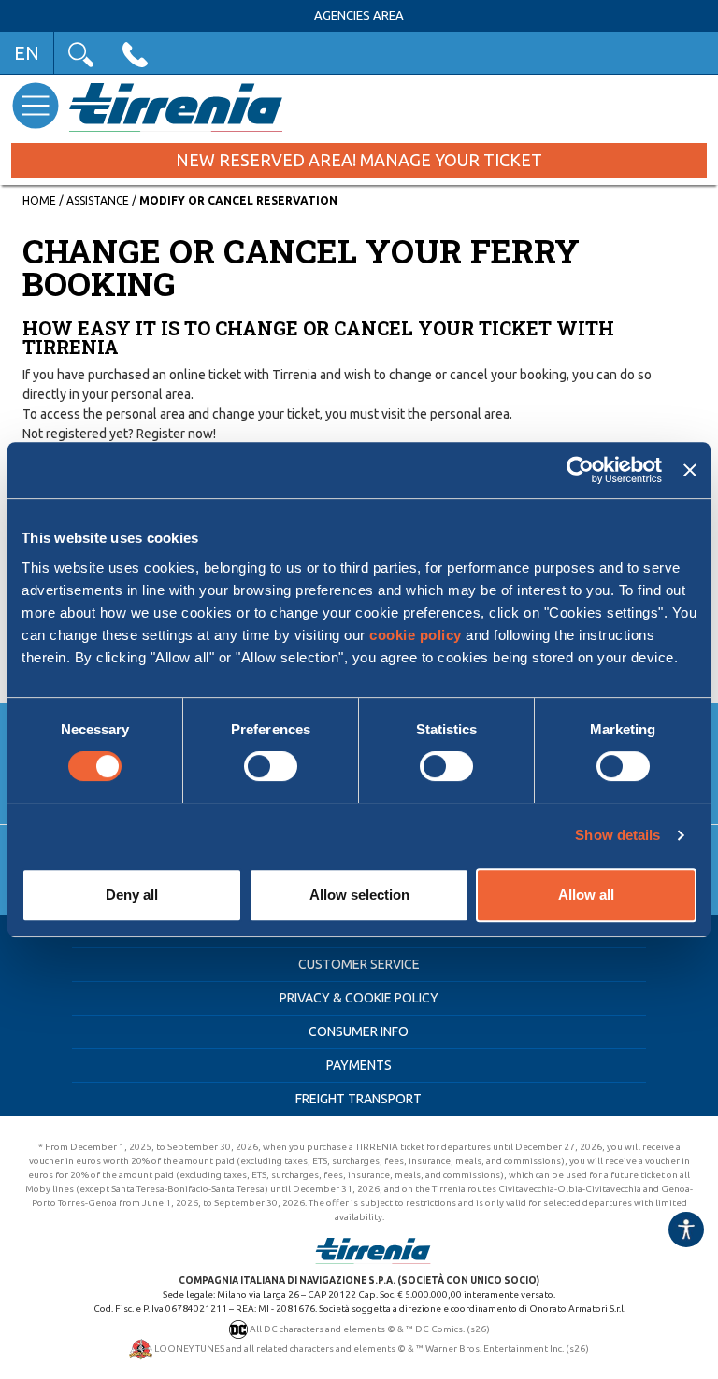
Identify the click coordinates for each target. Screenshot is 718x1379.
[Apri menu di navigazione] (35, 105)
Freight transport (358, 1098)
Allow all (586, 895)
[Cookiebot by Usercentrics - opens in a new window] (580, 470)
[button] (81, 53)
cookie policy (415, 635)
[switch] (270, 766)
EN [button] (26, 53)
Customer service (359, 964)
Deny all (132, 895)
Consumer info (359, 1031)
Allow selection (359, 895)
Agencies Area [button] (359, 15)
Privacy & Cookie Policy (359, 997)
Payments (359, 1065)
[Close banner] (689, 469)
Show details (617, 835)
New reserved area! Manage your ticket (359, 159)
